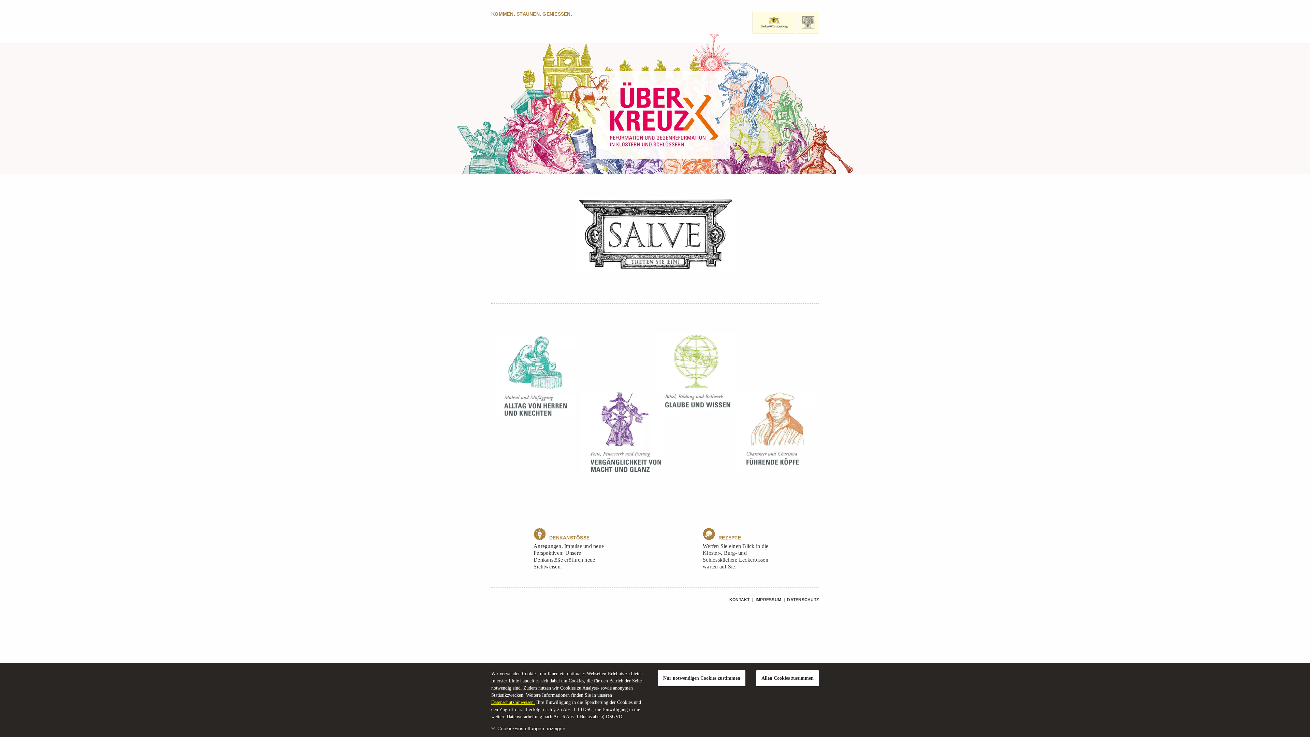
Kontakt (739, 599)
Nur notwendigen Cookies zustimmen (701, 678)
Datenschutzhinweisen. (513, 702)
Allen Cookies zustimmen (787, 678)
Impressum (768, 599)
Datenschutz (803, 599)
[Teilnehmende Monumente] (655, 234)
